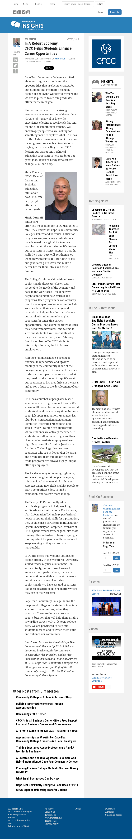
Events (78, 808)
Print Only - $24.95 (111, 553)
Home (15, 4)
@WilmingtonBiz (53, 817)
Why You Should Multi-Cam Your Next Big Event (112, 100)
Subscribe (110, 808)
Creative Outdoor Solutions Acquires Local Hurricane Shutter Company (105, 269)
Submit (100, 4)
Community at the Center (31, 714)
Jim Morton (60, 59)
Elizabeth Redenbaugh (110, 146)
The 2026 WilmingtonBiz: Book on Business (111, 510)
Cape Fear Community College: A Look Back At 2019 (47, 785)
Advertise (109, 811)
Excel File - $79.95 (111, 565)
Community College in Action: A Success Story (44, 697)
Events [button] (52, 4)
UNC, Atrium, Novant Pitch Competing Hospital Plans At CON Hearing (106, 287)
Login (100, 12)
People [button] (38, 4)
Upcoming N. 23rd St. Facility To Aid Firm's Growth (103, 213)
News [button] (26, 4)
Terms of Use (51, 821)
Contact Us (50, 811)
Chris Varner (111, 110)
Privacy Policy (51, 823)
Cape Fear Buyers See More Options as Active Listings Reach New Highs (112, 168)
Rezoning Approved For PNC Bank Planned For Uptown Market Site (114, 239)
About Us (49, 808)
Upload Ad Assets (113, 815)
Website (16, 46)
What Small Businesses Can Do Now (37, 778)
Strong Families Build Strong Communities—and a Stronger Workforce (113, 131)
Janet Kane (110, 182)
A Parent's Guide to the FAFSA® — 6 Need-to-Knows (47, 730)
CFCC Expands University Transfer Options (41, 789)
